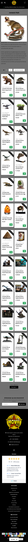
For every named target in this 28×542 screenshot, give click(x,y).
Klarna (14, 498)
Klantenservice (14, 488)
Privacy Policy (14, 502)
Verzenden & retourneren (14, 507)
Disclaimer (14, 496)
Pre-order (14, 500)
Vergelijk (14, 525)
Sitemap (14, 504)
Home (6, 10)
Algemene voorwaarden (14, 492)
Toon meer (13, 387)
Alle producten (14, 527)
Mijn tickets (14, 521)
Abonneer (22, 404)
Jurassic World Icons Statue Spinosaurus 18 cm (7, 349)
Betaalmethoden (14, 494)
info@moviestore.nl (15, 444)
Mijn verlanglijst (14, 523)
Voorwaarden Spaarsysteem (14, 511)
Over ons (14, 490)
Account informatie (14, 517)
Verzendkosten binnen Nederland (14, 509)
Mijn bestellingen (14, 519)
